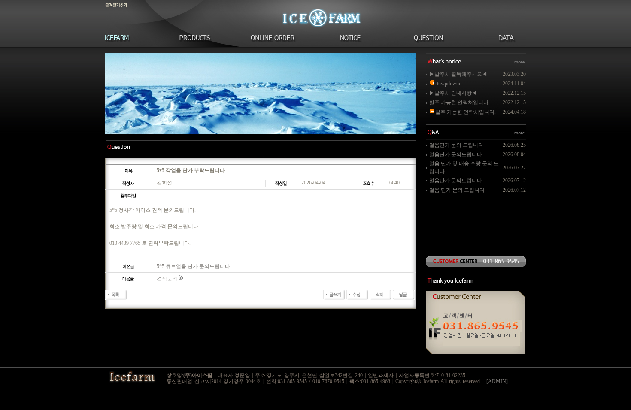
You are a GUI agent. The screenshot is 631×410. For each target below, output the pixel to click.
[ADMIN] (497, 381)
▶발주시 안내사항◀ (453, 93)
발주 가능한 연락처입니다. (459, 102)
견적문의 (167, 279)
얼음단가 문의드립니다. (456, 154)
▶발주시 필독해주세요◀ (458, 74)
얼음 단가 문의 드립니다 (457, 190)
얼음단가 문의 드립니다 (456, 145)
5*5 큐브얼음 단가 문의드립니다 (193, 266)
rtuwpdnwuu (448, 84)
